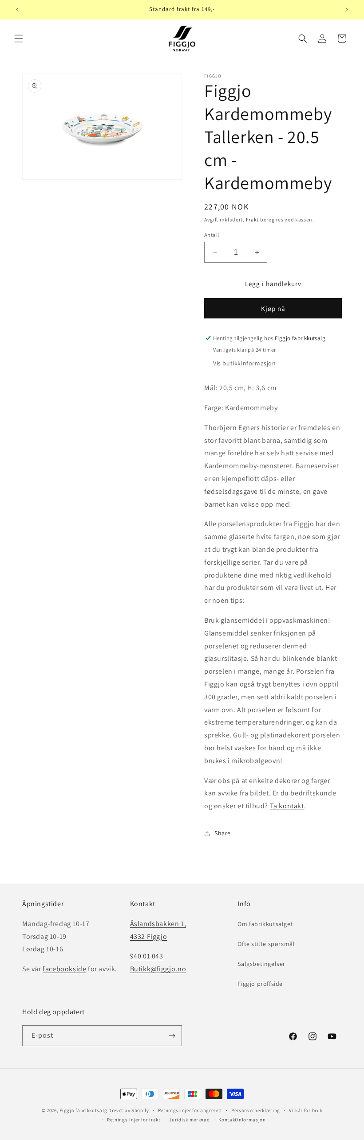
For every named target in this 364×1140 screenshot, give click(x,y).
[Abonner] (172, 1035)
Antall (211, 235)
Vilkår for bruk (306, 1110)
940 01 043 (146, 956)
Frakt (252, 219)
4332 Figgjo (148, 936)
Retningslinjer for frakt (134, 1120)
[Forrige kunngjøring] (17, 9)
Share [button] (222, 833)
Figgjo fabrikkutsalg (83, 1110)
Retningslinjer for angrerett (190, 1110)
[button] (18, 38)
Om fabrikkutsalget (265, 924)
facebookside (64, 968)
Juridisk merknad (189, 1120)
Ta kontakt (287, 805)
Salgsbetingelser (261, 964)
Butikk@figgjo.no (158, 968)
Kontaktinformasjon (242, 1120)
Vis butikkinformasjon (244, 363)
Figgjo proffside (260, 984)
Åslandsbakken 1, (158, 923)
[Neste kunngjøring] (346, 9)
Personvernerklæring (255, 1110)
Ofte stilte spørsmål (266, 944)
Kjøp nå (273, 308)
